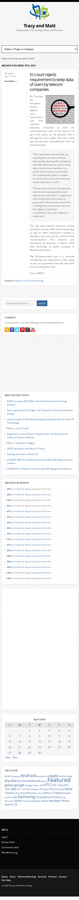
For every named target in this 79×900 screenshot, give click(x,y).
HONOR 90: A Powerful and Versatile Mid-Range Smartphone (39, 468)
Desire (44, 781)
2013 (9, 533)
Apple (53, 775)
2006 (9, 573)
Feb (16, 511)
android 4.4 (43, 776)
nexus (40, 793)
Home (4, 58)
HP (41, 785)
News (18, 280)
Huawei (35, 789)
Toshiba (26, 801)
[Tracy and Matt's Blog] (39, 18)
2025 (9, 489)
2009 (9, 556)
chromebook (30, 781)
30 (39, 752)
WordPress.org (9, 852)
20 (9, 747)
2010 (9, 550)
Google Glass (32, 785)
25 (59, 747)
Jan (13, 511)
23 (39, 747)
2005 (9, 578)
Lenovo (9, 793)
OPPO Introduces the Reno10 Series (26, 448)
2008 (9, 561)
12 (69, 736)
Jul (33, 494)
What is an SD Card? (17, 428)
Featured (59, 780)
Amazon (15, 776)
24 (49, 747)
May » (15, 757)
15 (29, 741)
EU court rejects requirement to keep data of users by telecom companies (51, 82)
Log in (5, 837)
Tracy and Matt (39, 25)
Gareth (10, 73)
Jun (30, 489)
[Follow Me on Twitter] (17, 329)
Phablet (67, 792)
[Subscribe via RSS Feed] (7, 329)
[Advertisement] (39, 39)
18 (59, 741)
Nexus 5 (48, 793)
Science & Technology (33, 280)
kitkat (69, 789)
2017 (9, 511)
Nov (46, 494)
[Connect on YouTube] (32, 329)
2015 (9, 522)
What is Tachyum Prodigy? (21, 443)
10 (49, 736)
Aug (36, 494)
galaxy (9, 785)
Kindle (61, 789)
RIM (15, 797)
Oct (42, 494)
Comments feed (10, 847)
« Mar (8, 757)
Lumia (21, 793)
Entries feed (8, 842)
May (27, 489)
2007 (9, 567)
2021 (9, 505)
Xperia (9, 804)
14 (19, 741)
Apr (23, 494)
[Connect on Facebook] (12, 329)
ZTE (15, 804)
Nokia (58, 793)
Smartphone (44, 797)
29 (29, 752)
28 (19, 752)
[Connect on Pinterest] (22, 329)
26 (69, 747)
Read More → (11, 81)
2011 (9, 545)
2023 (9, 494)
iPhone (53, 789)
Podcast (52, 876)
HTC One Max (23, 789)
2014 (9, 528)
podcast (8, 797)
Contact (63, 876)
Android (28, 775)
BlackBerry (13, 780)
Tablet (18, 801)
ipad (46, 789)
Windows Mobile (39, 800)
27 (9, 752)
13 (9, 741)
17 (49, 741)
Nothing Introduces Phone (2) (22, 454)
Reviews (42, 876)
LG (15, 793)
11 (59, 736)
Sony (56, 797)
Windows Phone (59, 801)
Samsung (26, 796)
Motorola (31, 793)
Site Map (6, 880)
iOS (42, 789)
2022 (9, 500)
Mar (19, 511)
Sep (39, 517)
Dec (49, 517)
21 (19, 747)
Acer (7, 776)
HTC (47, 784)
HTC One (57, 785)
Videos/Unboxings (26, 876)
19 (69, 741)
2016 (9, 517)
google (20, 785)
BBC (41, 273)
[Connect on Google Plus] (27, 329)
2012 (9, 539)
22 (29, 747)
